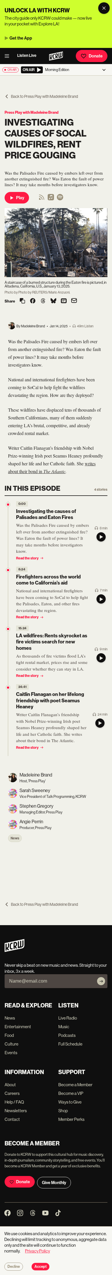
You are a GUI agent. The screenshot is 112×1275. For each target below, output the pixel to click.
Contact (12, 1119)
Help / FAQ (14, 1101)
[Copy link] (22, 301)
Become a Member (75, 1084)
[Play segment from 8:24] (8, 570)
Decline (13, 1266)
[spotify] (60, 199)
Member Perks (71, 1119)
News (15, 838)
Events (11, 1052)
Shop (63, 1110)
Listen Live (26, 55)
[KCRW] (14, 950)
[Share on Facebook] (33, 301)
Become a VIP (70, 1093)
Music (63, 1026)
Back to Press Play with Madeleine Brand (44, 96)
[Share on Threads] (43, 301)
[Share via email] (74, 301)
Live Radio (67, 1017)
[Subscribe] (101, 981)
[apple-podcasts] (50, 199)
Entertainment (18, 1026)
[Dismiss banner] (104, 8)
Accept (40, 1266)
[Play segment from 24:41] (8, 688)
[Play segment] (101, 537)
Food (9, 1035)
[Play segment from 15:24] (8, 629)
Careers (12, 1093)
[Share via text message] (64, 301)
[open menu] (8, 56)
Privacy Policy (37, 1250)
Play (20, 197)
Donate (96, 56)
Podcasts (67, 1035)
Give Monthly (54, 1182)
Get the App (20, 38)
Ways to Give (70, 1101)
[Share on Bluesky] (53, 301)
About (10, 1084)
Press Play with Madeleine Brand (32, 112)
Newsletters (16, 1110)
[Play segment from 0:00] (8, 505)
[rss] (41, 199)
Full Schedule (70, 1043)
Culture (11, 1043)
